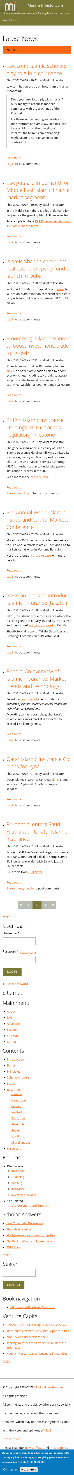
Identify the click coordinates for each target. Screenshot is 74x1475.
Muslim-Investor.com (48, 1387)
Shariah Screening (18, 1229)
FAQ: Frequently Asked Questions (32, 1307)
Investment (19, 1171)
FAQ (9, 1018)
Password (10, 951)
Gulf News (35, 872)
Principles (13, 1071)
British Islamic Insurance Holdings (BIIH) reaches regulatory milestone (35, 427)
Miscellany (14, 1149)
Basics (11, 1065)
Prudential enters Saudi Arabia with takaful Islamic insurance (36, 831)
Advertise (13, 1024)
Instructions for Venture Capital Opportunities (37, 1331)
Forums (12, 1030)
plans (60, 289)
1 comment (14, 493)
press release (40, 477)
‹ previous (29, 905)
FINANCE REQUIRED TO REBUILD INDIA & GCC (36, 1325)
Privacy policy (59, 1448)
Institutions (19, 1112)
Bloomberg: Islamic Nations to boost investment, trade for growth (38, 345)
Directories (18, 1100)
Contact (12, 1042)
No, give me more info (31, 1461)
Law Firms (18, 1136)
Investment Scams (23, 1195)
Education (18, 1118)
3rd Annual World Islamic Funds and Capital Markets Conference (37, 519)
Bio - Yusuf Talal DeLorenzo (24, 1223)
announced (29, 699)
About (11, 1011)
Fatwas (16, 1106)
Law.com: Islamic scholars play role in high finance (36, 69)
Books (15, 1130)
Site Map (13, 1036)
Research (17, 1124)
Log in (10, 164)
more (6, 917)
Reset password (17, 984)
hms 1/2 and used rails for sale (27, 1337)
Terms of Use (33, 1448)
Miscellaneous (21, 1142)
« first (21, 905)
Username (11, 933)
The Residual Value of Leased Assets (30, 1241)
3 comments (14, 888)
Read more (13, 158)
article (10, 371)
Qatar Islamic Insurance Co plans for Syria (37, 762)
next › (45, 905)
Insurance (18, 1189)
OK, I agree (10, 1469)
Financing (17, 1177)
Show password (27, 953)
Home (11, 50)
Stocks (11, 1084)
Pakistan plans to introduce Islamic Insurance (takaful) (38, 599)
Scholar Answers (18, 1077)
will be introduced (41, 625)
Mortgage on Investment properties (30, 1235)
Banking (16, 1183)
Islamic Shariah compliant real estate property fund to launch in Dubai (38, 268)
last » (52, 905)
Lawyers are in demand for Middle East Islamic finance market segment (38, 190)
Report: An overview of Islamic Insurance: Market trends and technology (36, 678)
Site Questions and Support (30, 1206)
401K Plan (13, 1247)
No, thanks (28, 1469)
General (16, 1094)
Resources (14, 1090)
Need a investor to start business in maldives (36, 1353)
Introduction (15, 1059)
